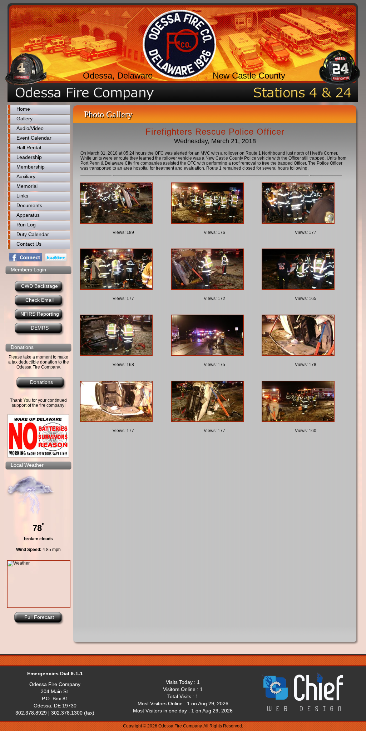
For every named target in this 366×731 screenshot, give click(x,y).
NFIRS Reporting (39, 314)
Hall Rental (28, 147)
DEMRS (40, 328)
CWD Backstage (39, 286)
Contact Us (28, 244)
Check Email (39, 300)
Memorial (27, 186)
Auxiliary (25, 176)
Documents (29, 205)
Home (23, 109)
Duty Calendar (32, 234)
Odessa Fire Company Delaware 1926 (179, 44)
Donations (41, 382)
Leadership (29, 157)
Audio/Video (30, 128)
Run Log (26, 224)
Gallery (24, 118)
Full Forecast (39, 617)
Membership (30, 167)
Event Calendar (33, 138)
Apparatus (28, 215)
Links (22, 196)
